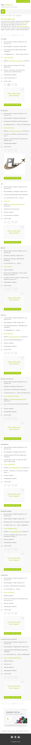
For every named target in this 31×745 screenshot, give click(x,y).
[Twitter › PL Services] (5, 150)
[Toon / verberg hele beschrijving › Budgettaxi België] (17, 535)
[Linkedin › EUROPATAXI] (12, 485)
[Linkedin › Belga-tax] (12, 353)
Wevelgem (16, 191)
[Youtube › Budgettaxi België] (15, 549)
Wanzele (16, 118)
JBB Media (14, 741)
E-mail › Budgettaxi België (10, 528)
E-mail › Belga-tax (8, 333)
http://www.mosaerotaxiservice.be (17, 399)
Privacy (18, 741)
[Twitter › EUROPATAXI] (5, 485)
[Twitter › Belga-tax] (5, 353)
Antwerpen (6, 255)
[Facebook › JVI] (8, 222)
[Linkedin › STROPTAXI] (12, 613)
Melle (15, 322)
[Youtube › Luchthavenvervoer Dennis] (15, 677)
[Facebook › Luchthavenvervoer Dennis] (8, 677)
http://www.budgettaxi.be (15, 531)
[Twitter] (12, 737)
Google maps (23, 46)
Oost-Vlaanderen (8, 118)
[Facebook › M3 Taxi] (8, 289)
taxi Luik (25, 23)
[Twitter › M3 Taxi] (5, 289)
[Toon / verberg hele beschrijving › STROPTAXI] (17, 599)
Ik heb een (23, 1)
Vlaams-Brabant (8, 518)
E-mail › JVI (7, 201)
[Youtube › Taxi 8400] (15, 84)
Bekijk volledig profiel (12, 104)
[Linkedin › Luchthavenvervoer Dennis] (12, 677)
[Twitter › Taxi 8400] (5, 84)
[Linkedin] (18, 737)
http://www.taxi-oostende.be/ (16, 60)
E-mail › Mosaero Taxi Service (11, 396)
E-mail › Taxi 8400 (8, 57)
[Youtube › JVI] (15, 222)
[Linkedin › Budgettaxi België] (12, 549)
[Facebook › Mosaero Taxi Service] (8, 418)
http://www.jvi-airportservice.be (16, 204)
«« (2, 35)
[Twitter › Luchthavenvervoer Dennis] (5, 677)
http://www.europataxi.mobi (15, 467)
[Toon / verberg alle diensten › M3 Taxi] (17, 278)
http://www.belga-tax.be (14, 336)
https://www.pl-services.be (15, 131)
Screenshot (26, 131)
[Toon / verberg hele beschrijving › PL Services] (17, 135)
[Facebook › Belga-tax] (8, 353)
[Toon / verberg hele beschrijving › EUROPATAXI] (17, 471)
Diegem (15, 518)
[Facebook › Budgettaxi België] (8, 549)
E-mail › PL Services (9, 127)
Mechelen (12, 255)
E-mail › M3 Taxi (8, 266)
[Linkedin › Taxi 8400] (12, 84)
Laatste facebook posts (10, 78)
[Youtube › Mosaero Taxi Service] (15, 418)
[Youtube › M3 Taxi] (15, 289)
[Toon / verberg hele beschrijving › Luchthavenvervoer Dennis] (17, 664)
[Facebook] (15, 737)
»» (23, 35)
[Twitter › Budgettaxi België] (5, 549)
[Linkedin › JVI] (12, 222)
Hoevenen (12, 386)
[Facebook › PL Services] (8, 150)
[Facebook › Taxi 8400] (8, 84)
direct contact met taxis (23, 26)
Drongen (16, 452)
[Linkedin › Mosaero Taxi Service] (12, 418)
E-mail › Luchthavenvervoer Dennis (12, 657)
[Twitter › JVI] (5, 222)
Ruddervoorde (17, 646)
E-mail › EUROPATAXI (9, 464)
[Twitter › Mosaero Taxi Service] (5, 418)
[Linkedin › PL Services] (12, 150)
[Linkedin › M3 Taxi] (12, 289)
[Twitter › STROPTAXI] (5, 613)
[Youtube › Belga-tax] (15, 353)
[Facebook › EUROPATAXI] (8, 485)
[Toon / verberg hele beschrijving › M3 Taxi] (17, 273)
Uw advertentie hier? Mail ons (15, 725)
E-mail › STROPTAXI (9, 592)
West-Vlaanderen (8, 46)
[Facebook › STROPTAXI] (8, 613)
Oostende (16, 46)
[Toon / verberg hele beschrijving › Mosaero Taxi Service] (17, 404)
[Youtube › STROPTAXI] (15, 613)
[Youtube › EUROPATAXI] (15, 485)
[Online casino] (15, 709)
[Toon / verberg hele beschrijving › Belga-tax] (17, 340)
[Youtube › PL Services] (15, 150)
